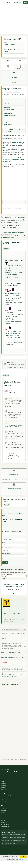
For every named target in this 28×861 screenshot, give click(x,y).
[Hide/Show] (6, 248)
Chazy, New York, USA (14, 299)
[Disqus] (14, 703)
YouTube (8, 854)
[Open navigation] (21, 2)
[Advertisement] (14, 20)
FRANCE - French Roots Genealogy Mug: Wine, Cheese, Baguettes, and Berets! (13, 675)
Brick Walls (3, 810)
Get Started (3, 808)
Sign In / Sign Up (5, 824)
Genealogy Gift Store (5, 826)
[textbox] (17, 576)
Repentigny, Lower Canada (15, 318)
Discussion (14, 82)
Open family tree (7, 122)
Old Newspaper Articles (6, 795)
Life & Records (14, 77)
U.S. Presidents (4, 802)
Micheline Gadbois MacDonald (14, 232)
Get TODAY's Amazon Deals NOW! (10, 654)
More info (21, 859)
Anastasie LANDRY (10, 319)
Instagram (3, 854)
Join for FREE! (16, 613)
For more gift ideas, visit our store (10, 652)
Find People (3, 783)
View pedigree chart (8, 124)
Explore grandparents (9, 109)
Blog (12, 854)
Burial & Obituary (14, 80)
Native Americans (5, 799)
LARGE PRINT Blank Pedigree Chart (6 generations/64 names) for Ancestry (14, 480)
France (13, 44)
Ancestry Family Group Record (14, 488)
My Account (3, 820)
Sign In (25, 2)
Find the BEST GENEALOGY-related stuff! (12, 657)
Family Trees (3, 789)
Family (14, 72)
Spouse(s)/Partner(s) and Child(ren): (12, 138)
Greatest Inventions (5, 798)
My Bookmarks (4, 822)
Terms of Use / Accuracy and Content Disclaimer (10, 850)
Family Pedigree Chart (14, 474)
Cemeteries (3, 787)
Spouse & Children (14, 75)
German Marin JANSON (11, 340)
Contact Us (3, 814)
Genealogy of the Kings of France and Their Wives (13, 633)
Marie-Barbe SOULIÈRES (18, 142)
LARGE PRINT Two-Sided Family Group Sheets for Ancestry (14, 493)
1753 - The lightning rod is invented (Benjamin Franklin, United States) (13, 426)
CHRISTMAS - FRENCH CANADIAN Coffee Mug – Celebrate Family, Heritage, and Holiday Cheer (13, 668)
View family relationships (9, 115)
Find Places (3, 785)
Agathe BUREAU (9, 300)
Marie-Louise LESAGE (12, 278)
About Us (3, 812)
